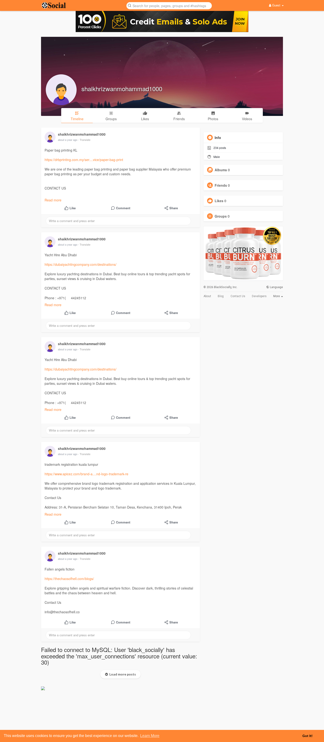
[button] (169, 5)
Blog (221, 296)
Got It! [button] (307, 736)
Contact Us (238, 296)
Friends (221, 185)
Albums (221, 170)
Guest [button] (276, 5)
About (207, 296)
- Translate (84, 140)
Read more (53, 200)
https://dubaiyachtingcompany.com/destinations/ (80, 264)
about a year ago (67, 140)
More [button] (277, 296)
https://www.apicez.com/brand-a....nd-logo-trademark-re (86, 473)
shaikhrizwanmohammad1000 (121, 88)
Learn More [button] (149, 736)
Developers (259, 296)
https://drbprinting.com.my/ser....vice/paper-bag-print (84, 159)
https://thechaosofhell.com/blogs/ (69, 578)
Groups (221, 216)
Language (276, 287)
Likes (219, 201)
